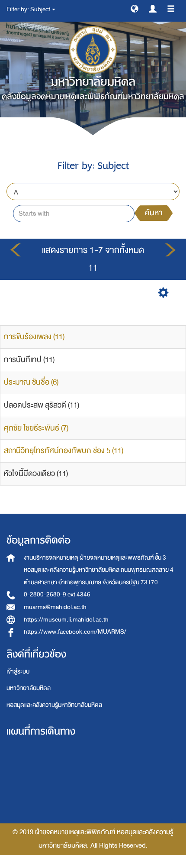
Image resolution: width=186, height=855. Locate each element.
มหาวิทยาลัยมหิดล (28, 688)
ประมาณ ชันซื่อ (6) (31, 382)
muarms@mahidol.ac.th (55, 607)
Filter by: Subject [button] (28, 9)
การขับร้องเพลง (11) (34, 336)
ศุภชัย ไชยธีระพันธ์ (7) (36, 428)
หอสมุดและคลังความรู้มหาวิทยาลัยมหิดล (54, 705)
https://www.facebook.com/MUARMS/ (75, 631)
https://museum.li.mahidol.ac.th (66, 619)
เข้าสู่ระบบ (17, 671)
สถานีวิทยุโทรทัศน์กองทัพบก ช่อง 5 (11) (63, 450)
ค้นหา (153, 213)
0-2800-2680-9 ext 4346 (57, 594)
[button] (134, 8)
